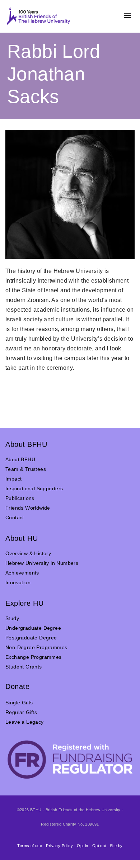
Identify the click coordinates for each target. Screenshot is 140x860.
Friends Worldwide (27, 508)
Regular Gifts (21, 712)
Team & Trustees (25, 469)
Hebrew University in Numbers (41, 563)
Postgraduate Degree (31, 638)
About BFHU (20, 459)
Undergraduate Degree (33, 628)
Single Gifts (19, 702)
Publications (19, 498)
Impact (13, 479)
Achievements (22, 573)
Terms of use (29, 846)
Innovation (18, 582)
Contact (14, 517)
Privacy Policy (59, 846)
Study (12, 618)
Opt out (99, 846)
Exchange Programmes (33, 657)
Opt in (82, 846)
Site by (116, 846)
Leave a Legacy (24, 722)
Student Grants (23, 667)
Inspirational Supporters (34, 488)
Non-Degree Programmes (36, 647)
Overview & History (28, 553)
